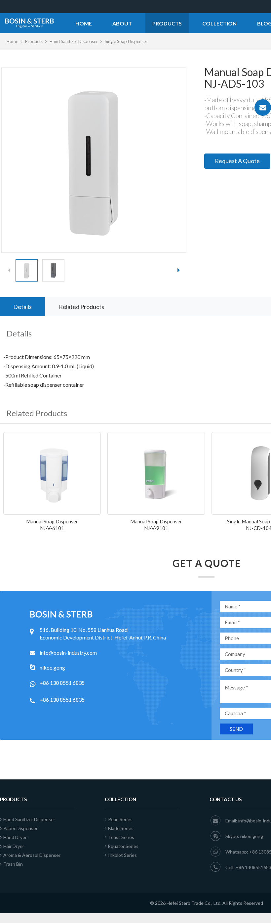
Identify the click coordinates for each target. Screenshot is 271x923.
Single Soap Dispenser (126, 41)
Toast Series (121, 837)
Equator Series (123, 846)
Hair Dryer (13, 846)
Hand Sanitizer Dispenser (74, 41)
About (122, 23)
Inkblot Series (122, 855)
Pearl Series (120, 819)
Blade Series (121, 828)
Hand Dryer (15, 837)
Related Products (81, 306)
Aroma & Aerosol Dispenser (31, 855)
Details (22, 306)
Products (167, 23)
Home (83, 23)
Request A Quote (237, 160)
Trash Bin (13, 864)
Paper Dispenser (20, 828)
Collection (219, 23)
